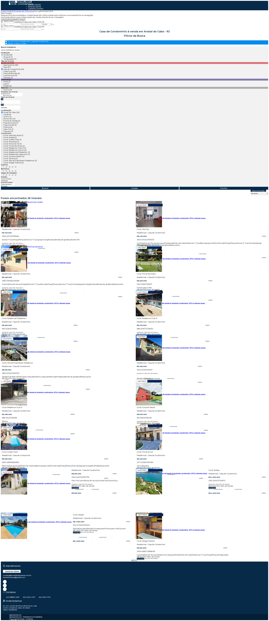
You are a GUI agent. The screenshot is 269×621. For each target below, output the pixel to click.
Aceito (22, 19)
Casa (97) (7, 67)
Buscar (45, 188)
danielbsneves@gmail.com (14, 577)
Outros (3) (7, 90)
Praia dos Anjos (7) (10, 123)
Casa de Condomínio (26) (13, 69)
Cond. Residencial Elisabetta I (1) (16, 152)
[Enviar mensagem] (53, 24)
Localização (6, 110)
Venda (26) (7, 55)
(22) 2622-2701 (29, 597)
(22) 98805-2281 (12, 597)
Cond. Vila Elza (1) (10, 159)
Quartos (4, 165)
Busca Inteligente (8, 47)
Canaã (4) (7, 115)
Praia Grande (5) (10, 125)
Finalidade (5, 53)
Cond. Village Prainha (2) (13, 163)
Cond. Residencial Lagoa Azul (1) (16, 154)
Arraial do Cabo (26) (11, 112)
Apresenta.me (15, 615)
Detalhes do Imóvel (9, 92)
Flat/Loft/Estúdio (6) (11, 73)
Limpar (134, 188)
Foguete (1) (8, 131)
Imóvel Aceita (7, 182)
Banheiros (5, 169)
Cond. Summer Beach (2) (13, 156)
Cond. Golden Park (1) (12, 140)
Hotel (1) (6, 82)
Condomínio (6, 133)
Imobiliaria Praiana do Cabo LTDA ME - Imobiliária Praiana (21, 3)
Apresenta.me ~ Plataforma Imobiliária (25, 617)
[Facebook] (5, 585)
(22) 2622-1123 (44, 597)
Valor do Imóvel (7, 97)
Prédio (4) (7, 86)
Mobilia (4, 177)
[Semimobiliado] (6, 179)
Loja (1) (6, 84)
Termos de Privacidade (10, 19)
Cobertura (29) (9, 71)
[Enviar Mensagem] (43, 29)
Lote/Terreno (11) (10, 76)
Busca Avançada (258, 191)
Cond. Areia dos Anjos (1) (13, 135)
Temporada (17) (9, 59)
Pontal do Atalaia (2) (11, 121)
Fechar (223, 188)
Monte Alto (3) (9, 119)
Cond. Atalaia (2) (10, 138)
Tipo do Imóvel (7, 61)
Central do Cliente (12, 571)
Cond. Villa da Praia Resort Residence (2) (20, 161)
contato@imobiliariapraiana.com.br (17, 575)
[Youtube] (5, 589)
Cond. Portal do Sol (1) (12, 144)
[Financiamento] (7, 184)
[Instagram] (5, 582)
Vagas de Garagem (9, 173)
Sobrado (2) (8, 78)
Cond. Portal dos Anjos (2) (14, 146)
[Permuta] (7, 186)
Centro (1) (7, 117)
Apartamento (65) (10, 65)
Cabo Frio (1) (8, 129)
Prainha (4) (7, 127)
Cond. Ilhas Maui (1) (11, 142)
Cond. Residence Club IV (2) (15, 150)
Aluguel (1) (8, 57)
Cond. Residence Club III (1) (14, 148)
